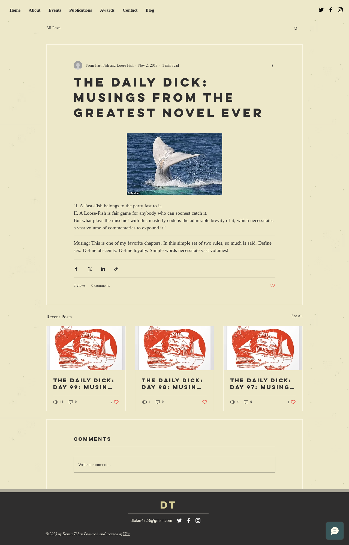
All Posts (53, 28)
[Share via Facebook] (76, 268)
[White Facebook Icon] (188, 520)
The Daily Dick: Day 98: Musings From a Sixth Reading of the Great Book (174, 383)
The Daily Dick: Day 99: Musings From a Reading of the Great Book (85, 383)
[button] (295, 28)
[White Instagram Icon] (198, 520)
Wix (126, 534)
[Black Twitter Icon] (321, 10)
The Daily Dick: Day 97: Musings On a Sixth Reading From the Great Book (262, 383)
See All (297, 316)
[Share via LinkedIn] (103, 268)
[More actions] (272, 65)
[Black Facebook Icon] (330, 10)
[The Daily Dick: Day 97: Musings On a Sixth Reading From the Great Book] (263, 348)
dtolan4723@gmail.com (151, 520)
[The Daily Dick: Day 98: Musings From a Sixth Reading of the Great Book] (174, 348)
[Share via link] (116, 268)
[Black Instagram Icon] (340, 10)
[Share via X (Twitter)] (89, 268)
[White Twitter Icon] (179, 520)
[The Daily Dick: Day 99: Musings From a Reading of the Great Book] (86, 348)
